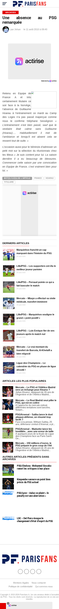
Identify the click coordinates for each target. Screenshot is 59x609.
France (38, 178)
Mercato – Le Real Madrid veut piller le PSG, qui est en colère (35, 401)
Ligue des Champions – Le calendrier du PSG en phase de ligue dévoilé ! (36, 366)
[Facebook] (20, 571)
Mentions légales (21, 583)
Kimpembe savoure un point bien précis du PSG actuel (33, 481)
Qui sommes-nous (44, 586)
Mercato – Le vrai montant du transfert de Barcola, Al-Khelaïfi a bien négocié (34, 350)
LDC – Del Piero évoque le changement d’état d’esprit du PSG (35, 520)
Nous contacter (39, 583)
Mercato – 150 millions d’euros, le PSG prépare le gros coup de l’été (33, 444)
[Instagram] (38, 571)
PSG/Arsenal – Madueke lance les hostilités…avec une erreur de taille (34, 430)
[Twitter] (26, 571)
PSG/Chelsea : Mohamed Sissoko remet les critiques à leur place (34, 467)
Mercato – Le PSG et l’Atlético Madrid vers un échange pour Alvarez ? (35, 388)
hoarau (50, 178)
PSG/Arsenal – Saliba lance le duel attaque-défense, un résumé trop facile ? (34, 417)
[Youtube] (32, 571)
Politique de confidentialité (21, 586)
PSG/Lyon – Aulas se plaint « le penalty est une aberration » (33, 494)
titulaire (9, 182)
